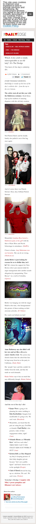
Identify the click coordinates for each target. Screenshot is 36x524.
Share (16, 77)
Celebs (9, 40)
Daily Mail (16, 363)
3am (11, 436)
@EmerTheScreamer (19, 497)
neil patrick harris (22, 46)
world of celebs (12, 53)
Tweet (26, 77)
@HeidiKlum (11, 131)
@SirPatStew (11, 234)
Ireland (15, 40)
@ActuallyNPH (11, 185)
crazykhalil (10, 345)
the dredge (15, 50)
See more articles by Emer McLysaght (17, 502)
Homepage (5, 40)
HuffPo (25, 246)
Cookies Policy (10, 26)
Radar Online (9, 376)
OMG (7, 50)
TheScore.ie (9, 255)
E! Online (21, 311)
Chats (28, 40)
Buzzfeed (20, 419)
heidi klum (9, 46)
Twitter (20, 476)
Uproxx (7, 278)
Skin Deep (21, 40)
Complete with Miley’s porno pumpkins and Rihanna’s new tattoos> (17, 482)
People (23, 467)
